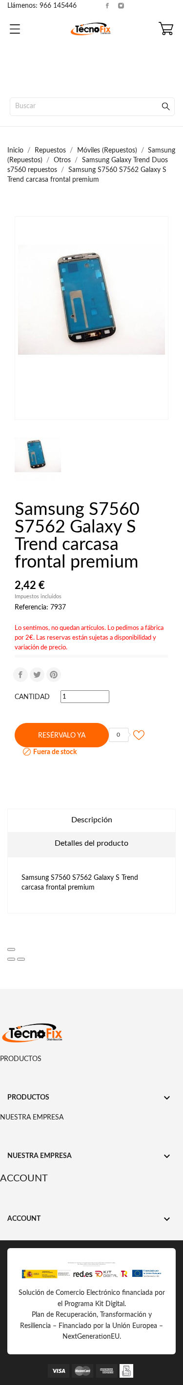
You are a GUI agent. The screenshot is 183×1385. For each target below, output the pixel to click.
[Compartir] (20, 674)
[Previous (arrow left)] (11, 959)
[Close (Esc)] (11, 949)
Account (24, 1178)
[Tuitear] (37, 674)
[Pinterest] (53, 674)
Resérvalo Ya (61, 735)
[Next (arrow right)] (21, 959)
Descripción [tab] (91, 820)
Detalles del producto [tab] (91, 843)
